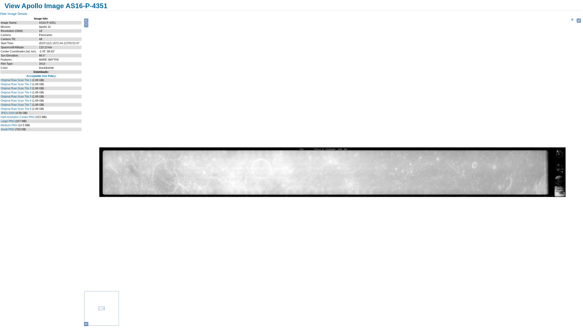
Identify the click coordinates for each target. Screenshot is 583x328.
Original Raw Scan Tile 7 (16, 104)
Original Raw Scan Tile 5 (16, 96)
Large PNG (8, 121)
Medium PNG (9, 125)
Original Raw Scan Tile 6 (16, 100)
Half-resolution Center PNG (18, 117)
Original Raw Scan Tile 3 (16, 88)
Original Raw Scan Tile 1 (16, 80)
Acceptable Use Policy (41, 76)
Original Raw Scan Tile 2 (16, 84)
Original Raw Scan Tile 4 (16, 92)
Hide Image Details (13, 13)
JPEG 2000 (8, 113)
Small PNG (7, 129)
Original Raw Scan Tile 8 (16, 108)
